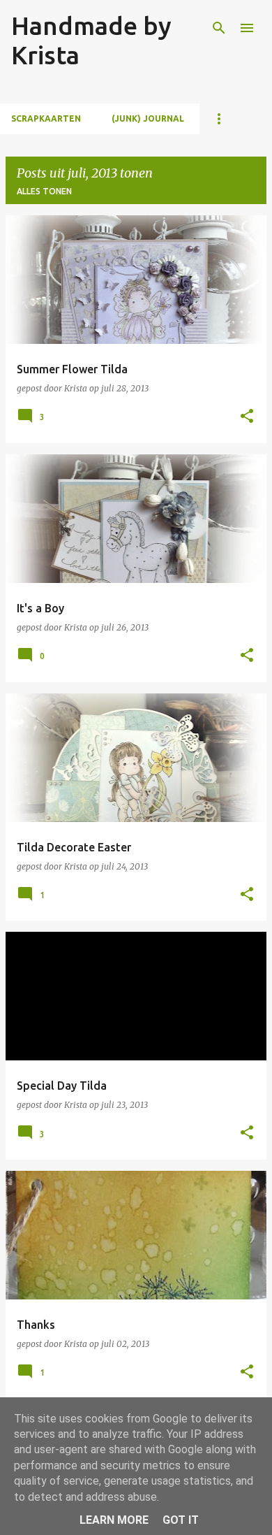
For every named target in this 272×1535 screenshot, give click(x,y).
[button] (247, 417)
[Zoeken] (219, 28)
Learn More (114, 1520)
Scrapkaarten (46, 118)
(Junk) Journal (148, 118)
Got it (181, 1520)
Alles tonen (44, 191)
